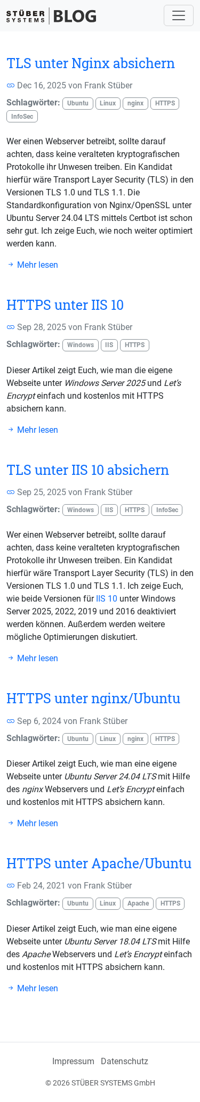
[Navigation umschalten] (179, 15)
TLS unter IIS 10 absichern (87, 470)
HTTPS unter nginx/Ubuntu (93, 698)
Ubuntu (78, 103)
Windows (80, 345)
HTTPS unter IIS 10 (65, 305)
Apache (138, 903)
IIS (109, 345)
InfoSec (22, 116)
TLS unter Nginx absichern (90, 63)
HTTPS (165, 103)
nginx (135, 103)
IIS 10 (106, 599)
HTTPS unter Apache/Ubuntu (98, 863)
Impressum (73, 1061)
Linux (108, 103)
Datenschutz (124, 1061)
